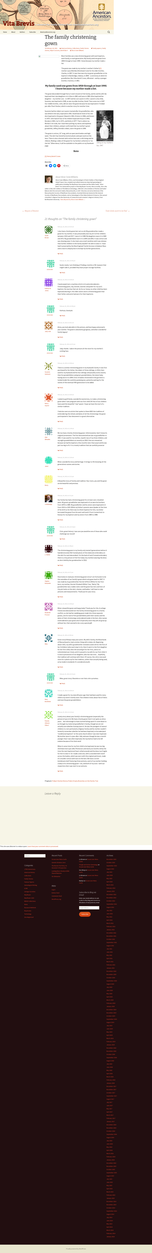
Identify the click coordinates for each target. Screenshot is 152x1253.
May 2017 (109, 1109)
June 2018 (110, 1067)
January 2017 (111, 1121)
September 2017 (112, 1096)
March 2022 (110, 923)
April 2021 (110, 958)
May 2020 (109, 994)
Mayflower (27, 895)
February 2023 (111, 888)
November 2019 (111, 1013)
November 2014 (111, 1205)
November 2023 (111, 859)
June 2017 (110, 1105)
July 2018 (109, 1064)
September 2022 (112, 904)
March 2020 (110, 1000)
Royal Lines (27, 911)
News (26, 904)
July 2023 (109, 872)
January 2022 (111, 930)
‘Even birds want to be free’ (117, 210)
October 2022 (111, 901)
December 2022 (111, 894)
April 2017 (110, 1112)
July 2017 (109, 1102)
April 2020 (110, 997)
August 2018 (110, 1061)
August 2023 (110, 869)
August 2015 (110, 1176)
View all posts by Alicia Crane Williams (72, 199)
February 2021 (111, 965)
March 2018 (110, 1077)
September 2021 (112, 942)
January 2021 (111, 968)
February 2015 (111, 1195)
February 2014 (111, 1233)
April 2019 (110, 1035)
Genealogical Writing (30, 885)
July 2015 (109, 1179)
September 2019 (112, 1019)
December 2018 (111, 1048)
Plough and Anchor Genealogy (88, 865)
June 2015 (110, 1182)
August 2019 (110, 1022)
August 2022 (110, 907)
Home (5, 32)
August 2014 (110, 1214)
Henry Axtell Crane (53, 156)
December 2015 (111, 1163)
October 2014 (111, 1208)
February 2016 (111, 1157)
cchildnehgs (48, 504)
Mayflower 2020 (29, 898)
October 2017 (111, 1093)
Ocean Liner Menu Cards (59, 859)
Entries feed (55, 893)
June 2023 (110, 875)
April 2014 (110, 1227)
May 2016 (109, 1147)
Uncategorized (29, 917)
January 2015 (111, 1198)
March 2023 (110, 885)
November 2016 (111, 1128)
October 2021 (111, 939)
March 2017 (110, 1115)
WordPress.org (56, 899)
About (13, 32)
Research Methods (30, 907)
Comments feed (57, 896)
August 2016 (110, 1137)
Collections (75, 48)
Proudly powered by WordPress (76, 1249)
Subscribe (32, 32)
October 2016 (111, 1131)
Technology (27, 914)
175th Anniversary (29, 869)
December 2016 (111, 1125)
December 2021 (111, 933)
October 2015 (111, 1169)
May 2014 (109, 1224)
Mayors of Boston (30, 210)
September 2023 (112, 866)
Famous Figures (29, 882)
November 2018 (111, 1051)
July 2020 (109, 987)
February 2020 (111, 1003)
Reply (61, 253)
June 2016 (110, 1144)
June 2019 (110, 1029)
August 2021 (110, 946)
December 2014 (111, 1201)
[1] (101, 68)
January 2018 (111, 1083)
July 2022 (109, 910)
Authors (22, 32)
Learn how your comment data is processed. (43, 846)
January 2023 (111, 891)
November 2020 (111, 974)
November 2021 (111, 936)
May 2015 (109, 1185)
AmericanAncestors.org (47, 32)
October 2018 (111, 1054)
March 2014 (110, 1230)
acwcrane (50, 269)
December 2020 (111, 971)
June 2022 (110, 914)
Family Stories (84, 48)
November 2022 (111, 898)
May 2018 (109, 1070)
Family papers (97, 48)
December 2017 (111, 1086)
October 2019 (111, 1016)
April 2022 (110, 920)
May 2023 (109, 878)
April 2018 (110, 1073)
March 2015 (110, 1192)
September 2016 (112, 1134)
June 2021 (110, 952)
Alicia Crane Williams (77, 50)
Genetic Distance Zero (59, 862)
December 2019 (111, 1010)
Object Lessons (55, 50)
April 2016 (110, 1150)
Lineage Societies (29, 892)
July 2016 (109, 1141)
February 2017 (111, 1118)
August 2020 (110, 984)
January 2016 (111, 1160)
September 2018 (112, 1057)
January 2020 (111, 1006)
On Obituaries (56, 876)
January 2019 (111, 1045)
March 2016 (110, 1153)
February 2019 (111, 1041)
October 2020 (111, 978)
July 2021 (109, 949)
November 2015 (111, 1166)
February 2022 (111, 926)
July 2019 (109, 1025)
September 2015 (112, 1173)
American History (66, 48)
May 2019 (109, 1032)
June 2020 (110, 990)
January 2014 (111, 1237)
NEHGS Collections (30, 901)
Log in (53, 890)
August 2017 (110, 1099)
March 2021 (110, 962)
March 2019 (110, 1038)
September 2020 (112, 981)
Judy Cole (48, 331)
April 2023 (110, 882)
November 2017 (111, 1089)
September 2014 (112, 1211)
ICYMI (26, 888)
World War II (64, 50)
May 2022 (109, 917)
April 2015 (110, 1189)
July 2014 (109, 1217)
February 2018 (111, 1080)
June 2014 (110, 1221)
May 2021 (109, 955)
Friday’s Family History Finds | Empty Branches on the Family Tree (75, 781)
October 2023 (111, 862)
